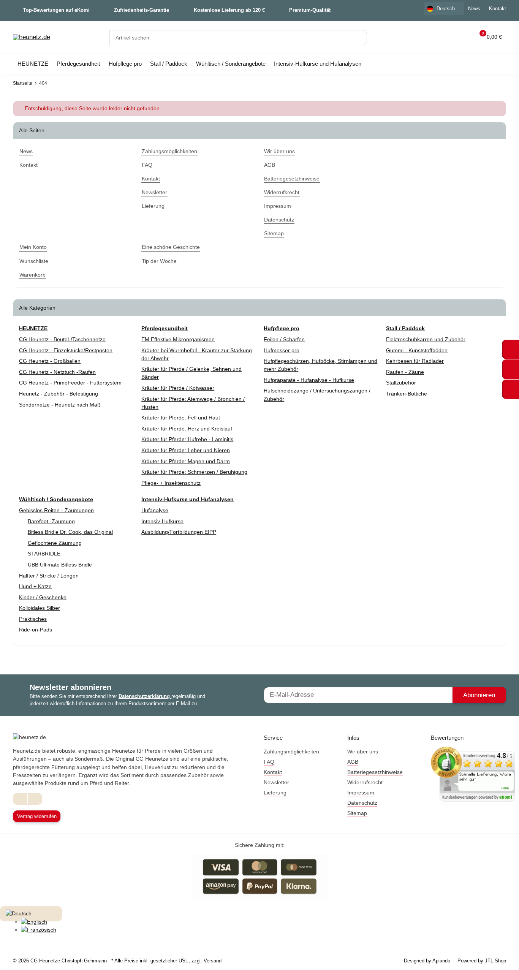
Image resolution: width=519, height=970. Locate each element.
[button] (441, 37)
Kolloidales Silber (39, 608)
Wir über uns (362, 751)
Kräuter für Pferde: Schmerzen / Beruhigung (194, 472)
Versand (213, 961)
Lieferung (275, 793)
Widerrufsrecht (365, 782)
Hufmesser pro (281, 350)
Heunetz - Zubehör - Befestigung (58, 394)
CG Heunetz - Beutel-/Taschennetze (62, 339)
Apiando (442, 961)
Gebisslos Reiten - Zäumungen (56, 510)
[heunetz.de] (31, 37)
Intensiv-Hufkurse (162, 521)
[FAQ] (426, 37)
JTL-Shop (495, 961)
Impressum (360, 793)
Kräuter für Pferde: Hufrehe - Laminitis (187, 439)
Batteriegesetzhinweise (375, 772)
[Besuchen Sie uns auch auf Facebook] (20, 799)
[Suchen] (359, 37)
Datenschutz (362, 803)
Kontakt (497, 8)
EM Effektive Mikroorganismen (178, 339)
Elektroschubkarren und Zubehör (425, 339)
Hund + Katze (35, 586)
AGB (352, 762)
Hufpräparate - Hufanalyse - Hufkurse (309, 380)
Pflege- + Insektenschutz (171, 483)
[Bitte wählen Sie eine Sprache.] (19, 913)
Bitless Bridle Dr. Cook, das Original (70, 532)
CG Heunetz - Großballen (50, 361)
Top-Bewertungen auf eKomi (56, 10)
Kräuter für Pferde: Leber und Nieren (185, 450)
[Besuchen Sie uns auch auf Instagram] (34, 799)
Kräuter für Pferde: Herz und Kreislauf (186, 429)
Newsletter (276, 782)
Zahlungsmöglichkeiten (291, 751)
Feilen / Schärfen (284, 339)
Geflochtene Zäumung (55, 543)
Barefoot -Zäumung (51, 521)
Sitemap (357, 813)
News (474, 8)
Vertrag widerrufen (37, 816)
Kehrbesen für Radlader (415, 361)
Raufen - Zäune (405, 372)
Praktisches (33, 619)
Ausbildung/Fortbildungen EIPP (178, 532)
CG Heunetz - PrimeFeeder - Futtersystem (70, 383)
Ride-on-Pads (35, 630)
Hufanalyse (154, 510)
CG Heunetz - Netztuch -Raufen (57, 372)
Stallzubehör (401, 383)
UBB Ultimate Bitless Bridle (60, 565)
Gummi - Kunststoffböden (417, 350)
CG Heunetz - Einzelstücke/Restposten (65, 350)
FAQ (269, 762)
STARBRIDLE (44, 554)
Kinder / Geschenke (42, 597)
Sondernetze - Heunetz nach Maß (60, 405)
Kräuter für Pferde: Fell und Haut (180, 418)
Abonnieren (479, 695)
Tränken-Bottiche (406, 394)
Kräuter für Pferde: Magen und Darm (185, 461)
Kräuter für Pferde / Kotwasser (177, 388)
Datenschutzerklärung (145, 696)
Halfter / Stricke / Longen (49, 576)
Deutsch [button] (446, 8)
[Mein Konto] (457, 37)
